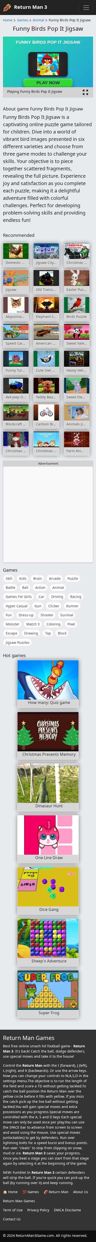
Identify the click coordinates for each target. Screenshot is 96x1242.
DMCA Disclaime (67, 1210)
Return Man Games (19, 1201)
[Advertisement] (48, 514)
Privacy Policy (38, 1210)
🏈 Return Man (56, 1191)
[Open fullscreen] (85, 92)
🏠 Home (10, 1191)
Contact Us (12, 1219)
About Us (80, 1191)
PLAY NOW (48, 82)
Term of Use (13, 1210)
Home (8, 20)
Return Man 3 (30, 7)
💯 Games (30, 1191)
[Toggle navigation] (86, 8)
